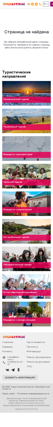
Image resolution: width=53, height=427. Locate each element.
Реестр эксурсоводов (38, 362)
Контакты (7, 352)
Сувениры (7, 347)
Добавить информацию (20, 378)
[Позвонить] (40, 4)
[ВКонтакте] (28, 4)
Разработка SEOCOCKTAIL (26, 409)
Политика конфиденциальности (33, 394)
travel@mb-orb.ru (13, 358)
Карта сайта (8, 394)
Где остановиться (35, 342)
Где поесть (32, 347)
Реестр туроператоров (39, 357)
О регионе (7, 342)
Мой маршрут (33, 352)
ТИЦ (29, 367)
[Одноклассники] (36, 4)
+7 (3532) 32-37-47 (15, 363)
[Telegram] (32, 4)
